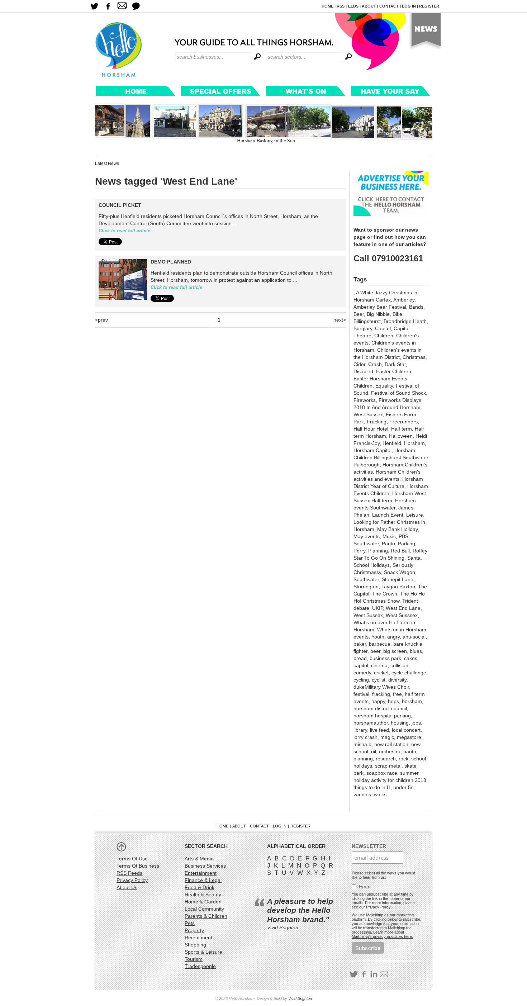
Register (429, 6)
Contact (389, 6)
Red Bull (400, 551)
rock (403, 758)
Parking (406, 543)
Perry (359, 551)
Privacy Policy (132, 880)
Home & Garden (203, 902)
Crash (375, 364)
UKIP (377, 608)
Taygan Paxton (398, 586)
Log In (409, 6)
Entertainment (201, 873)
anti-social (414, 637)
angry (393, 637)
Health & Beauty (203, 894)
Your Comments (136, 6)
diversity (397, 680)
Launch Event (387, 515)
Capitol (383, 328)
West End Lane (403, 608)
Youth (377, 637)
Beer (358, 314)
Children (383, 335)
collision (399, 665)
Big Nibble (378, 314)
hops (393, 701)
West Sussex (368, 615)
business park (385, 658)
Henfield (392, 443)
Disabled (363, 371)
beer (375, 651)
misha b (362, 744)
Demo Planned (171, 262)
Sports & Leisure (203, 952)
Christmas (414, 357)
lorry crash (365, 737)
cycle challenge (408, 672)
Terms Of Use (132, 859)
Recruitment (198, 937)
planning (363, 758)
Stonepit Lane (397, 579)
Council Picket (120, 205)
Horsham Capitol (372, 450)
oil (373, 751)
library (360, 730)
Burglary (362, 328)
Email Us (122, 6)
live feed (379, 730)
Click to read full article (124, 230)
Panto (388, 543)
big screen (395, 651)
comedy (362, 672)
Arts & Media (199, 859)
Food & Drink (199, 887)
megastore (409, 737)
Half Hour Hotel (370, 429)
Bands (416, 307)
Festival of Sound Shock (398, 393)
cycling (361, 680)
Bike (397, 314)
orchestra (389, 751)
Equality (384, 386)
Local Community (204, 909)
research (386, 758)
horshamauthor (370, 723)
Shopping (195, 945)
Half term (401, 429)
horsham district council (380, 708)
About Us (127, 887)
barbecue (379, 644)
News (424, 32)
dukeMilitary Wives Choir (381, 687)
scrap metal (388, 766)
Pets (190, 923)
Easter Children (393, 371)
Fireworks (364, 400)
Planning (378, 551)
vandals (362, 794)
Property (194, 930)
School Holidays (371, 565)
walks (380, 794)
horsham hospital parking (382, 715)
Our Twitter (94, 6)
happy (378, 701)
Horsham (414, 443)
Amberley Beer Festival (379, 307)
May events (366, 536)
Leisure (414, 515)
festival (361, 694)
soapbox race (381, 773)
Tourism (194, 959)
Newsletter (369, 846)
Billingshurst (367, 321)
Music (389, 536)
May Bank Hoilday (397, 529)
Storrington (366, 586)
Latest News (107, 163)
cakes (410, 658)
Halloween (401, 436)
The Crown (384, 594)
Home (327, 6)
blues (416, 651)
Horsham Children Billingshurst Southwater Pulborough (390, 457)
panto (409, 751)
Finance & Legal (203, 880)
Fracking (376, 421)
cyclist (378, 680)
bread (360, 658)
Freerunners (403, 421)
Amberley (403, 300)
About (369, 6)
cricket (381, 672)
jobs (416, 723)
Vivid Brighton (300, 998)
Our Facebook (108, 6)
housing (400, 723)
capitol (360, 665)
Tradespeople (200, 966)
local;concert (406, 730)
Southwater (366, 579)
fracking (381, 694)
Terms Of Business (138, 866)
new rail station (391, 744)
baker (359, 644)
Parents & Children (206, 916)
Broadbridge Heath (405, 321)
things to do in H (371, 787)
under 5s (403, 787)
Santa (414, 558)
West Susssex (402, 615)
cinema (379, 665)
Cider (359, 364)
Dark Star (395, 364)
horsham (412, 701)
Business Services (205, 866)
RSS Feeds (348, 6)
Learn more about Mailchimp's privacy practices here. (382, 934)
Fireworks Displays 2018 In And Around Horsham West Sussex (387, 407)
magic (387, 737)
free (397, 694)
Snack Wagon (399, 572)
